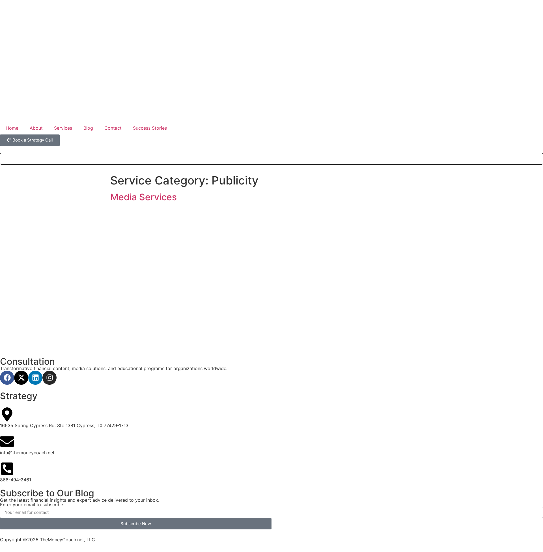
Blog (88, 128)
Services (63, 128)
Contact (113, 128)
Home (12, 128)
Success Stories (150, 128)
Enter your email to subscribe (31, 504)
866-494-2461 (15, 480)
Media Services (143, 197)
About (36, 128)
